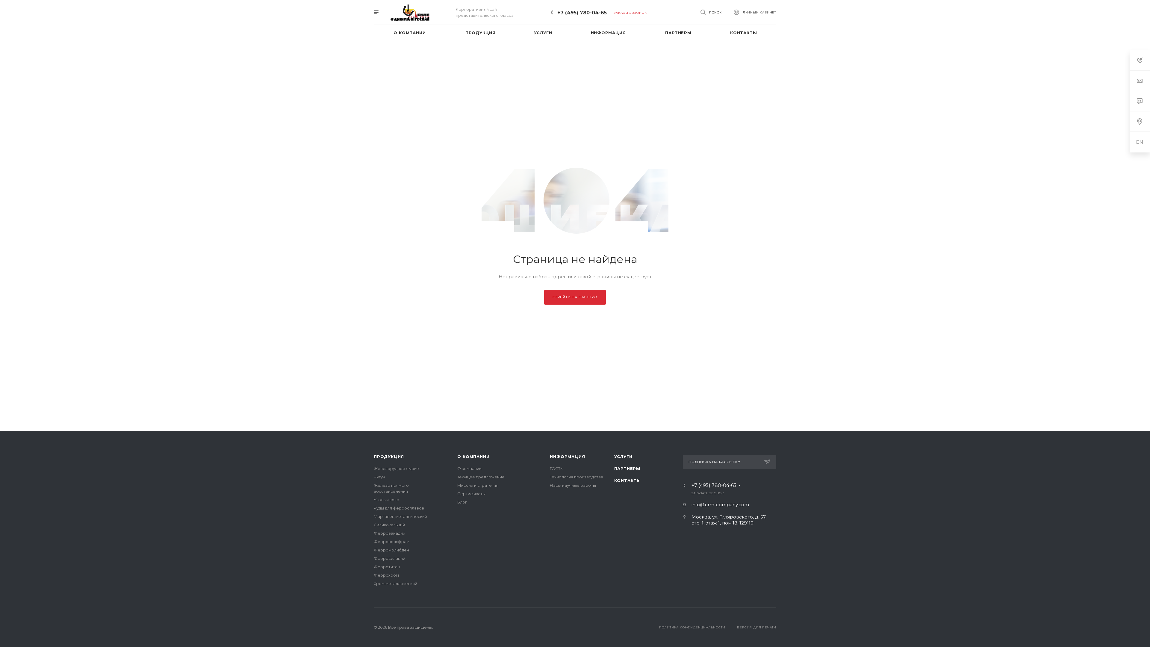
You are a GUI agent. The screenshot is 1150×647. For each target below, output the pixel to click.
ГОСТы (556, 468)
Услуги (623, 456)
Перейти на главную (575, 297)
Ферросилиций (389, 558)
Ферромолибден (391, 550)
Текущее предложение (481, 476)
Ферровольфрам (391, 541)
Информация (567, 456)
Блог (462, 502)
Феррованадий (389, 533)
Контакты (627, 480)
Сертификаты (471, 493)
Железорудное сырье (396, 468)
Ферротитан (387, 566)
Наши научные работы (573, 485)
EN (1140, 142)
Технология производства (576, 476)
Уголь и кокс (386, 499)
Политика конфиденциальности (692, 627)
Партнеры (627, 468)
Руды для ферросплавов (399, 508)
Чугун (379, 476)
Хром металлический (395, 583)
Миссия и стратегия (477, 485)
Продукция (389, 456)
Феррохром (386, 575)
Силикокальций (389, 524)
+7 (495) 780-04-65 (582, 13)
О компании (473, 456)
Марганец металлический (400, 516)
